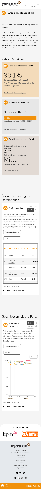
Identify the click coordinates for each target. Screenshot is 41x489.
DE (32, 6)
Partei (34, 248)
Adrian (23, 267)
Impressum (21, 455)
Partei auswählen (11, 232)
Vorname (24, 248)
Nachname (13, 248)
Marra (11, 256)
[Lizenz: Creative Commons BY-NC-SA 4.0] (20, 478)
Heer (10, 279)
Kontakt (21, 463)
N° (5, 248)
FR (35, 6)
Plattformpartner (20, 465)
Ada (22, 256)
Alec (22, 273)
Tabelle (30, 210)
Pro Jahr (7, 352)
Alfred (23, 279)
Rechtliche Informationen (20, 453)
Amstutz (12, 267)
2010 (6, 238)
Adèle (23, 261)
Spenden (20, 468)
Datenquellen (20, 450)
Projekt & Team (20, 460)
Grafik (30, 206)
